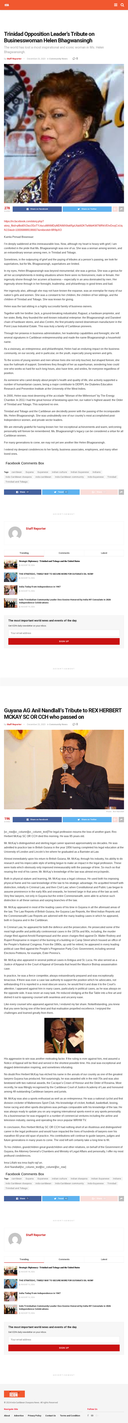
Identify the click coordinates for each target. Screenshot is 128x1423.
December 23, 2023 (36, 58)
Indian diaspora (79, 1179)
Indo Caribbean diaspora (19, 477)
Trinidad (112, 477)
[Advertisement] (64, 20)
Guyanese (43, 472)
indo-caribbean (43, 477)
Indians (97, 472)
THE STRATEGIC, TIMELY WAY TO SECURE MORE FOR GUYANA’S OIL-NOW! (56, 574)
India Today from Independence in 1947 (39, 586)
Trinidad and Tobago (17, 482)
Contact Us (50, 1416)
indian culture (59, 472)
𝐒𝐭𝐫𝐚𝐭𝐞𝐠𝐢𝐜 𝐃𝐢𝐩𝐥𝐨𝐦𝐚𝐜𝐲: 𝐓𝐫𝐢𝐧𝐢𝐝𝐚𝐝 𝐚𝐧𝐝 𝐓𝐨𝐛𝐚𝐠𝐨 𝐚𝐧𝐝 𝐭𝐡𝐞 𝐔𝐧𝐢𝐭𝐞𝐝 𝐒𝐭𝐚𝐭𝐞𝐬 (49, 561)
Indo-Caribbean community (69, 477)
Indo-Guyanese (96, 477)
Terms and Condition (70, 1416)
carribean (17, 472)
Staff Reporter (14, 58)
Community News (58, 58)
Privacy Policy (34, 1416)
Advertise (19, 1416)
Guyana (30, 472)
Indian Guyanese (80, 472)
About (7, 1416)
